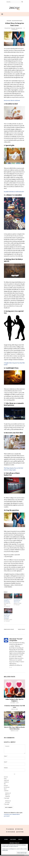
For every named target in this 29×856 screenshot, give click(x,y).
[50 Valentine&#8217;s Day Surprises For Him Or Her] (18, 595)
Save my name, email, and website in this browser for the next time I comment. (6, 783)
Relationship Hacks (17, 20)
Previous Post (9, 629)
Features (9, 20)
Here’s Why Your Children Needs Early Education (14, 728)
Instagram (11, 832)
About (20, 839)
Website (6, 767)
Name (5, 756)
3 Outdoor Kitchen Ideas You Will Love (14, 706)
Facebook (10, 829)
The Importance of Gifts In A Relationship (8, 600)
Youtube (21, 832)
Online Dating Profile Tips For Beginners (14, 700)
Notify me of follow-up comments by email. (8, 796)
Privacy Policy (14, 843)
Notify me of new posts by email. (8, 802)
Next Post (21, 629)
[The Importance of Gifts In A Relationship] (8, 595)
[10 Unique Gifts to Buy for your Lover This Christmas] (8, 610)
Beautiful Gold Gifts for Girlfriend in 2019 (14, 191)
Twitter (20, 829)
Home (6, 839)
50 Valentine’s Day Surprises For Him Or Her (18, 600)
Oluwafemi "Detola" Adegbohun (13, 28)
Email (5, 762)
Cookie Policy (5, 850)
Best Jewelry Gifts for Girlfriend (12, 100)
